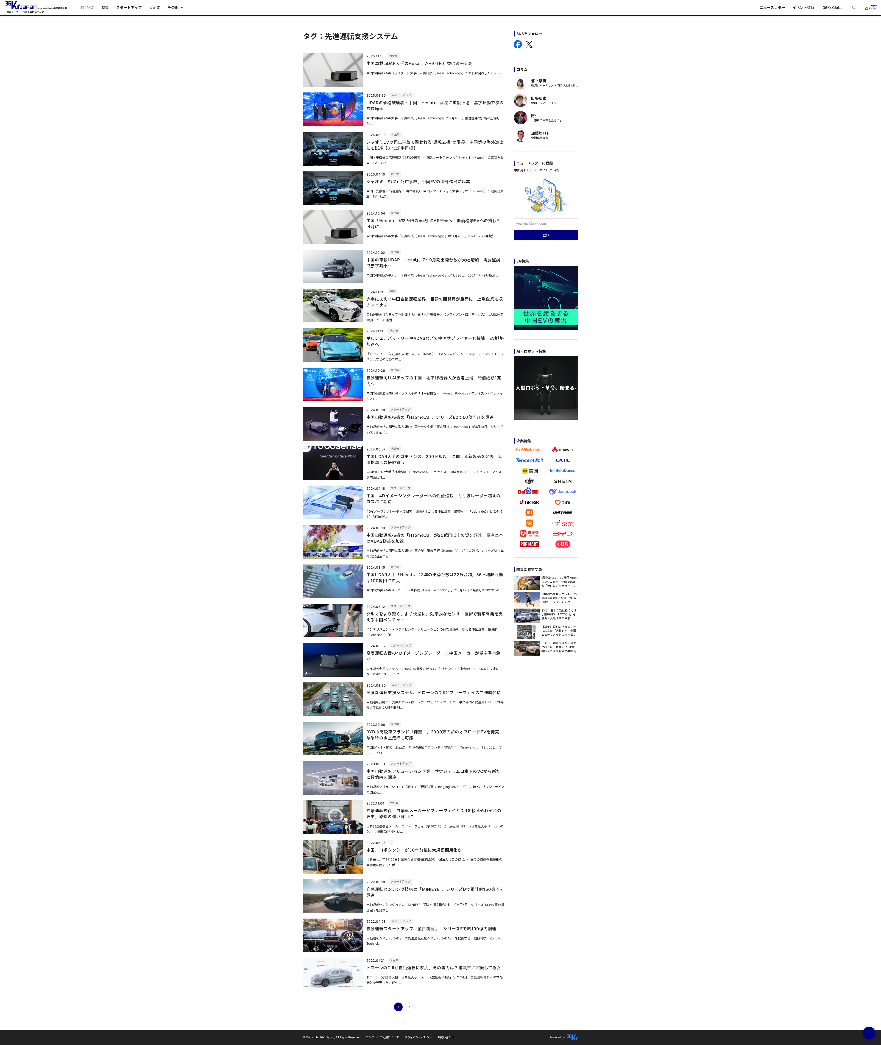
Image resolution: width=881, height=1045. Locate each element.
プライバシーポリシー (418, 1037)
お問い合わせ (446, 1037)
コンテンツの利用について (382, 1037)
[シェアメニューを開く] (869, 1033)
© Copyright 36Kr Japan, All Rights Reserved (331, 1037)
